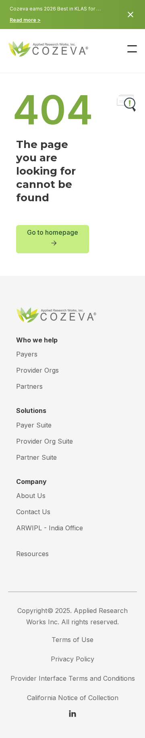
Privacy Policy (72, 659)
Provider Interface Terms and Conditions (72, 678)
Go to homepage (52, 237)
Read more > (25, 20)
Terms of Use (72, 640)
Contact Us (33, 512)
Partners (29, 386)
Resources (32, 554)
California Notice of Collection (72, 698)
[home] (36, 48)
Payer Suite (34, 425)
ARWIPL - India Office (49, 528)
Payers (26, 354)
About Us (31, 496)
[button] (132, 48)
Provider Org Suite (44, 441)
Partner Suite (36, 457)
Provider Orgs (37, 370)
